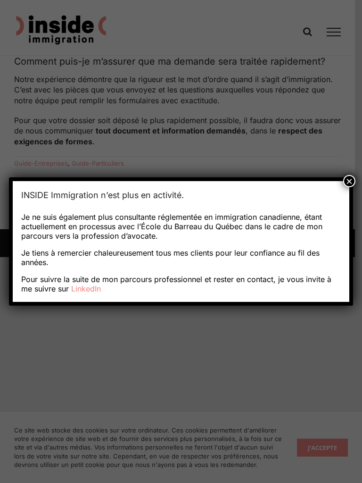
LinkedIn (86, 288)
